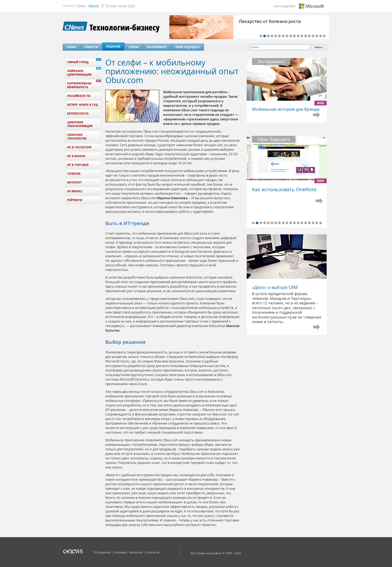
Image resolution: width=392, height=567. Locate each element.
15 (313, 36)
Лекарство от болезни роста (270, 21)
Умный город (78, 62)
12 (302, 36)
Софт (131, 5)
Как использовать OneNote (286, 186)
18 (324, 36)
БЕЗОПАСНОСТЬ (78, 113)
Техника (111, 5)
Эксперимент (157, 47)
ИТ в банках (76, 156)
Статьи (133, 47)
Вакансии (136, 552)
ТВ (102, 5)
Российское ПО (78, 96)
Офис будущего (187, 47)
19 (320, 223)
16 (316, 36)
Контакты (153, 552)
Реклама (120, 552)
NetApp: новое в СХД (82, 105)
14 (309, 36)
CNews (81, 5)
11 (298, 36)
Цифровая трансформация (80, 124)
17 (320, 36)
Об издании (102, 552)
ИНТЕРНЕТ (74, 182)
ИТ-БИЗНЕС (74, 191)
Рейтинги (74, 200)
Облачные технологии (76, 136)
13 (305, 36)
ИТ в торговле (78, 165)
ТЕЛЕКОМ (73, 174)
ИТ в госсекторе (79, 147)
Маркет (94, 5)
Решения (113, 46)
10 (294, 36)
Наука (122, 5)
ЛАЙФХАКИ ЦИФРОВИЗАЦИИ (79, 72)
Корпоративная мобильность (79, 85)
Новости (91, 47)
